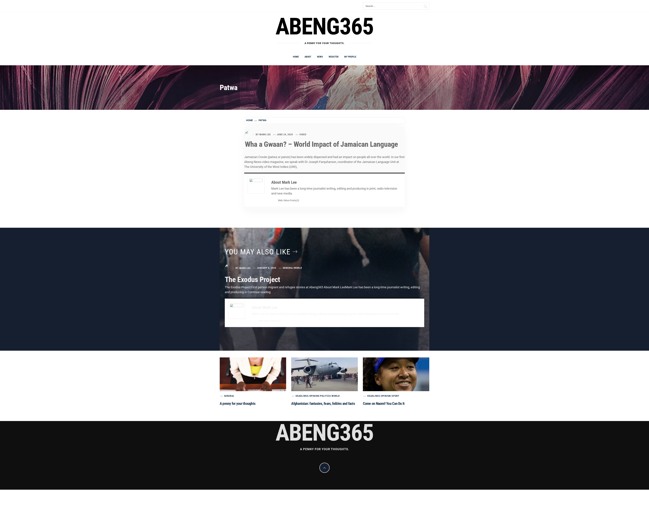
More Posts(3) (291, 200)
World (298, 268)
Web (280, 200)
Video (302, 134)
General (288, 268)
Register (334, 56)
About (308, 56)
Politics (325, 396)
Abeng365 (324, 26)
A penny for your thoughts (237, 403)
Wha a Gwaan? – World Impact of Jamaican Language (321, 144)
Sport (395, 396)
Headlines (302, 396)
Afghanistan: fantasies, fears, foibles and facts (323, 403)
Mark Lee (265, 134)
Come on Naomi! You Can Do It (384, 403)
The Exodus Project (252, 279)
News (320, 56)
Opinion (314, 396)
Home (296, 56)
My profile (350, 56)
